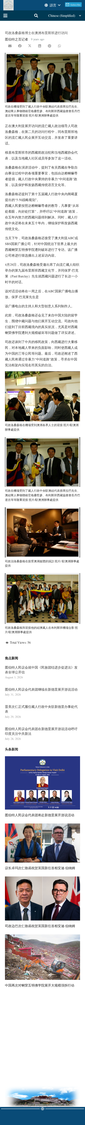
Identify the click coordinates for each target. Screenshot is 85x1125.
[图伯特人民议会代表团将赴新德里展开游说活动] (42, 783)
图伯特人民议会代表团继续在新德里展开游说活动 (41, 689)
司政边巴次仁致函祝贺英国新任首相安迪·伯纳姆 (40, 926)
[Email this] (10, 46)
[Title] (8, 5)
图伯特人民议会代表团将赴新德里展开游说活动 (39, 815)
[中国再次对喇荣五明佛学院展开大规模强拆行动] (42, 957)
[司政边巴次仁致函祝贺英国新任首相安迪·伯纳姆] (42, 898)
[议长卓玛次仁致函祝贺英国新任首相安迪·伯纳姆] (42, 843)
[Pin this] (49, 46)
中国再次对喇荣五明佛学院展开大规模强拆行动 (39, 985)
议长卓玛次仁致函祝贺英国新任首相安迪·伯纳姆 (40, 868)
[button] (52, 5)
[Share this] (20, 46)
